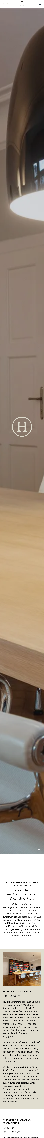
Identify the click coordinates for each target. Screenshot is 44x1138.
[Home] (22, 3)
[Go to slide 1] (36, 849)
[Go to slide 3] (39, 849)
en (7, 4)
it (11, 4)
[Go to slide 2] (38, 849)
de (3, 4)
